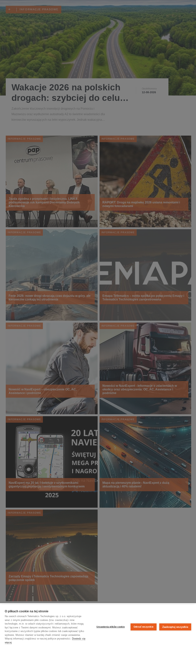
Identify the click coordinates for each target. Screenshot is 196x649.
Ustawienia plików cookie (110, 627)
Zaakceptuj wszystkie (175, 627)
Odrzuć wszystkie (144, 627)
